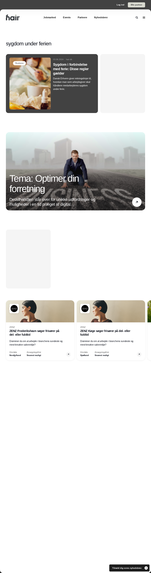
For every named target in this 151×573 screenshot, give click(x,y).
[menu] (144, 17)
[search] (137, 17)
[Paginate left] (8, 171)
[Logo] (12, 17)
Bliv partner (136, 5)
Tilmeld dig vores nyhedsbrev (127, 568)
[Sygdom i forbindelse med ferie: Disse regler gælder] (52, 83)
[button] (137, 202)
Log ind (120, 5)
